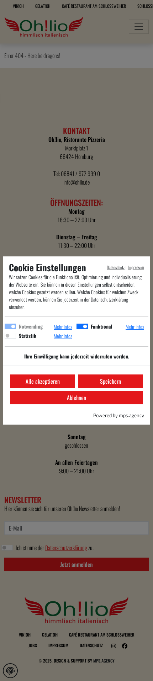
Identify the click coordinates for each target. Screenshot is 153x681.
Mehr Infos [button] (63, 326)
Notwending (31, 326)
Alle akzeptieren (43, 381)
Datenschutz (116, 267)
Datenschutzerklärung (109, 299)
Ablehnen (76, 397)
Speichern (110, 381)
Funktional (101, 326)
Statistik (27, 335)
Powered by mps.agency (118, 415)
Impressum (136, 267)
